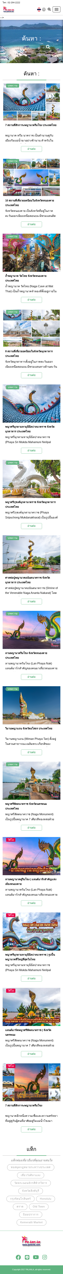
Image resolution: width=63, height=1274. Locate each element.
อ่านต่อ (31, 148)
